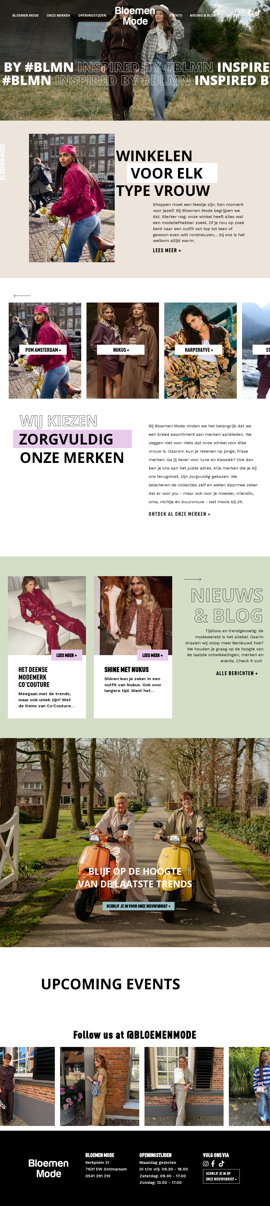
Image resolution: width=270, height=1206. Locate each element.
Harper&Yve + (43, 350)
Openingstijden (92, 15)
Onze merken (58, 15)
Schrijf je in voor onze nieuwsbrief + (139, 905)
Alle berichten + (237, 673)
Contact (232, 15)
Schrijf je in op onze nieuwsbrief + (221, 1176)
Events (176, 15)
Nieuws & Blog (203, 15)
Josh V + (199, 350)
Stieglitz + (121, 350)
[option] (135, 60)
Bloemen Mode (25, 15)
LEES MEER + (66, 655)
